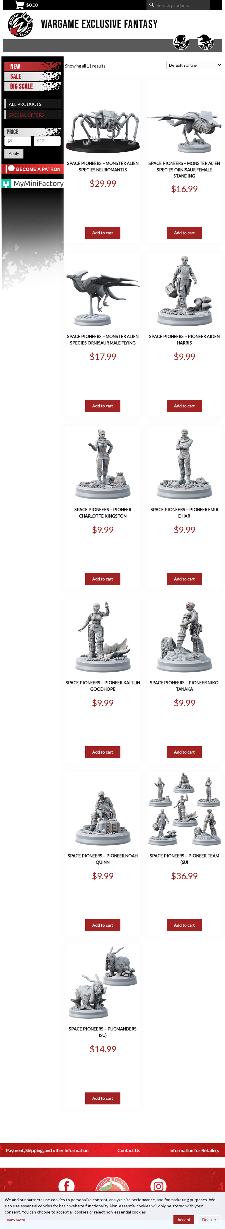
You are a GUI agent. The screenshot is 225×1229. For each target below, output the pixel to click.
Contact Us (128, 1150)
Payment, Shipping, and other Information (47, 1150)
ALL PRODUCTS (25, 104)
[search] (151, 5)
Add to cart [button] (102, 232)
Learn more (15, 1219)
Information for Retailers (194, 1150)
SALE (15, 76)
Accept (184, 1220)
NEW (15, 66)
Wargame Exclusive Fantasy (99, 25)
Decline (209, 1220)
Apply (14, 153)
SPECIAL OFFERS (26, 115)
